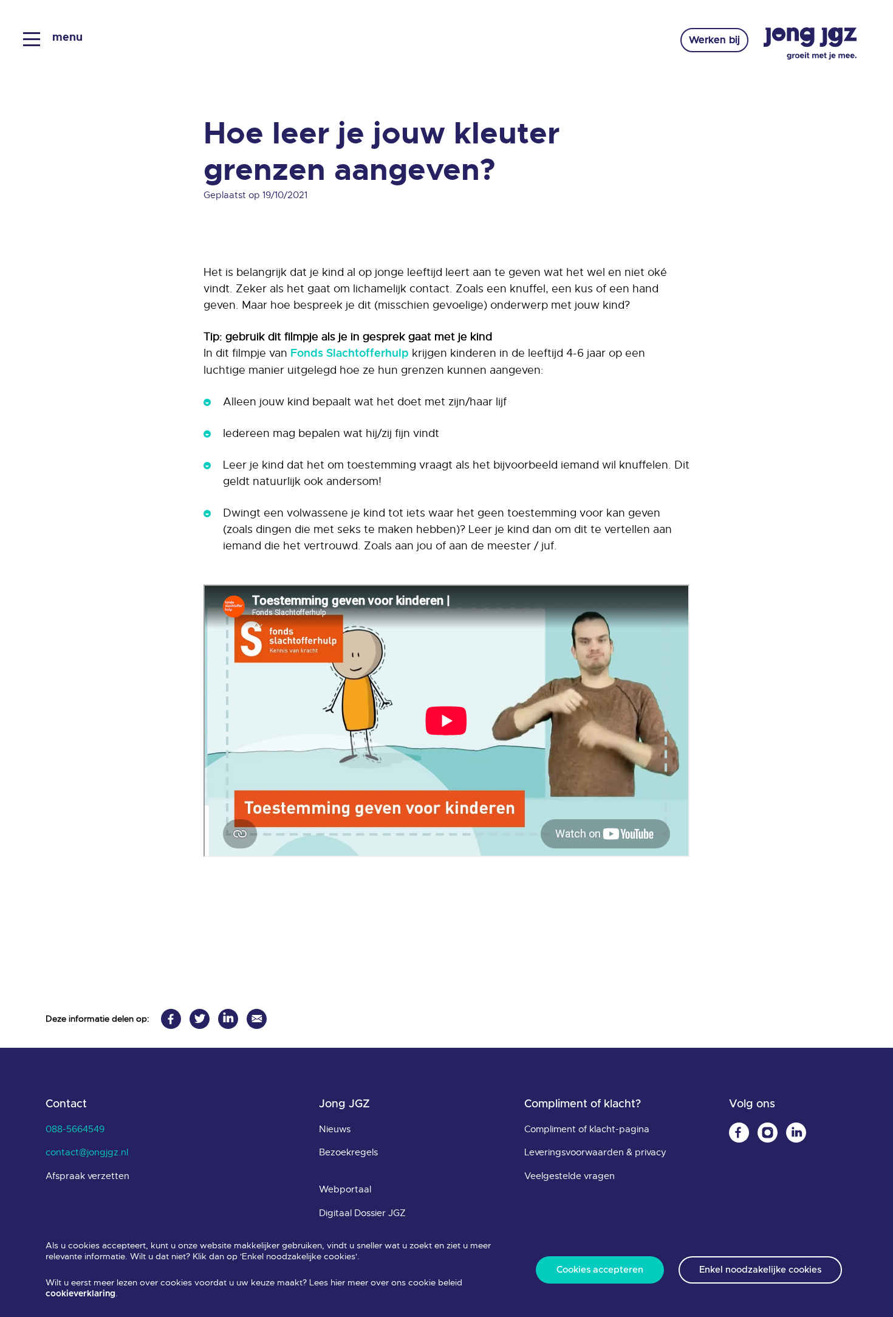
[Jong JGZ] (810, 44)
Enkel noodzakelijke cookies (760, 1269)
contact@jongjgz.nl (87, 1152)
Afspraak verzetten (87, 1176)
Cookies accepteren (599, 1269)
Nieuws (335, 1129)
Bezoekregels (348, 1152)
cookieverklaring (80, 1294)
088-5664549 (75, 1129)
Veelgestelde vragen (569, 1176)
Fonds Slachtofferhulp (349, 353)
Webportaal (345, 1189)
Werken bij (714, 40)
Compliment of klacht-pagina (586, 1129)
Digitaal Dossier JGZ (362, 1213)
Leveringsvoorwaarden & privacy (595, 1152)
